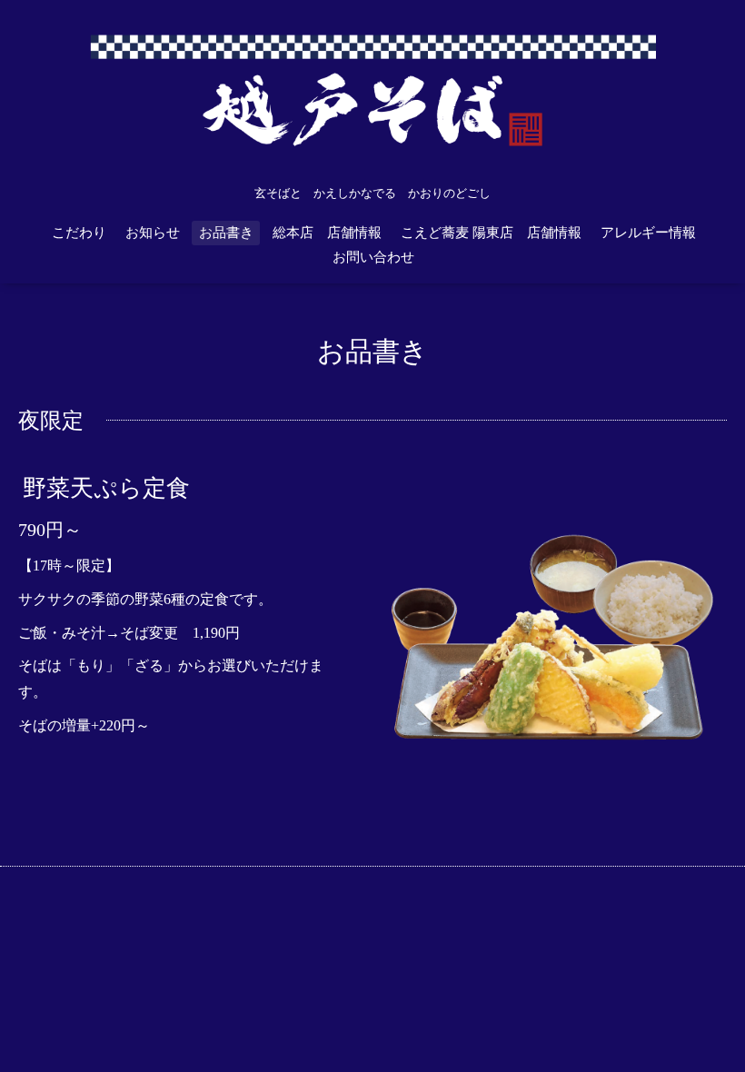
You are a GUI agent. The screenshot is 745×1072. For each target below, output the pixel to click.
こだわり (79, 232)
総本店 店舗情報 (327, 232)
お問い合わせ (373, 257)
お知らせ (152, 232)
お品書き (226, 232)
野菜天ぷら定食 (106, 488)
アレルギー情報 (648, 232)
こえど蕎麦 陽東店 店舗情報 (491, 232)
